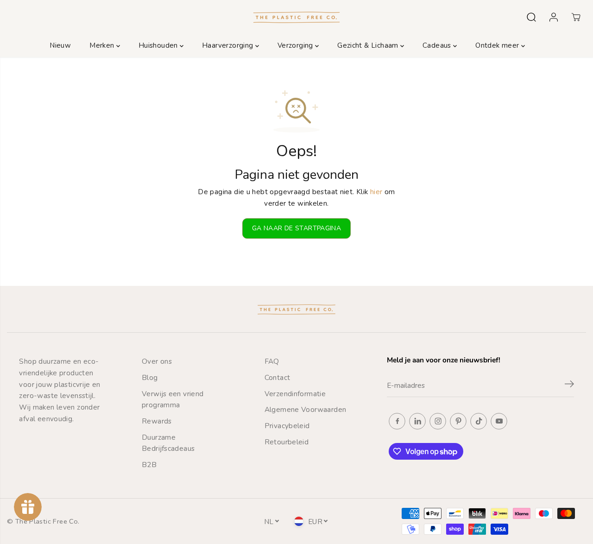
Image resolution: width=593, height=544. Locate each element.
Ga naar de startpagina (296, 228)
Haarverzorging (228, 45)
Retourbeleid (287, 442)
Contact (277, 377)
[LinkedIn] (417, 421)
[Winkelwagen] (576, 17)
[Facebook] (397, 421)
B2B (149, 464)
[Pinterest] (458, 421)
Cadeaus (438, 45)
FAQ (272, 361)
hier (376, 191)
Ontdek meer (498, 45)
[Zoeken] (531, 17)
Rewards (157, 421)
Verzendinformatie (295, 394)
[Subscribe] (569, 385)
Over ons (157, 361)
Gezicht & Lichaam (368, 45)
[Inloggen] (553, 17)
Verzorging (296, 45)
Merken (102, 45)
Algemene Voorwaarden (306, 409)
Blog (150, 377)
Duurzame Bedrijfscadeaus (168, 443)
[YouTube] (499, 421)
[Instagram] (438, 421)
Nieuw (60, 45)
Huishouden (159, 45)
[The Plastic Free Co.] (296, 17)
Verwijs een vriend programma (173, 399)
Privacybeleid (287, 425)
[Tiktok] (478, 421)
